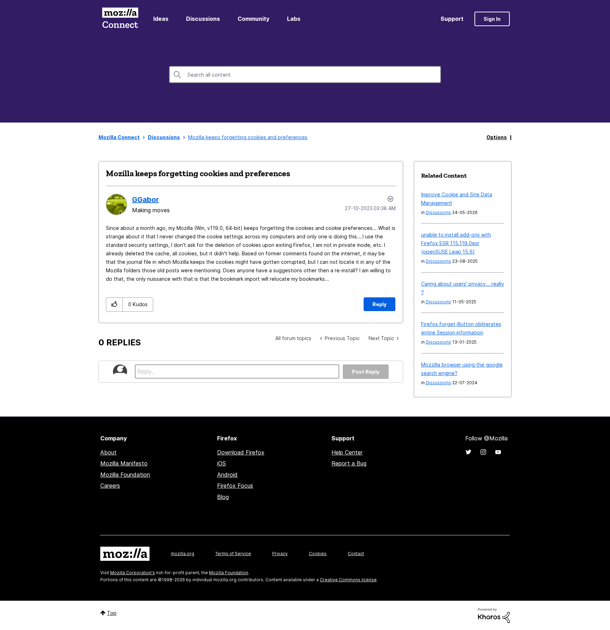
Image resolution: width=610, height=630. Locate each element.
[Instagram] (483, 452)
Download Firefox (240, 452)
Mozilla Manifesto (124, 463)
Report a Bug (348, 463)
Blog (223, 496)
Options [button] (496, 137)
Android (227, 474)
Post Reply (365, 372)
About (108, 452)
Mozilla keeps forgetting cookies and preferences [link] (247, 137)
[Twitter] (468, 452)
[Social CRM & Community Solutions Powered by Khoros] (494, 615)
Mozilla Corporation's (132, 572)
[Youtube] (498, 452)
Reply (379, 304)
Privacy (280, 553)
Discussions (203, 18)
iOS (221, 463)
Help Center (347, 452)
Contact (356, 553)
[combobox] (305, 74)
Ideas (160, 18)
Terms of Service (233, 553)
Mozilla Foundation (125, 474)
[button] (114, 304)
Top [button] (111, 613)
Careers (110, 485)
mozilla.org (182, 553)
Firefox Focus (235, 485)
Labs (293, 18)
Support (452, 18)
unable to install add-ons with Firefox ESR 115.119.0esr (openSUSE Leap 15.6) (456, 243)
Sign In (492, 19)
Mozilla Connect (120, 18)
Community (253, 18)
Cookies (318, 553)
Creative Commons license (348, 579)
